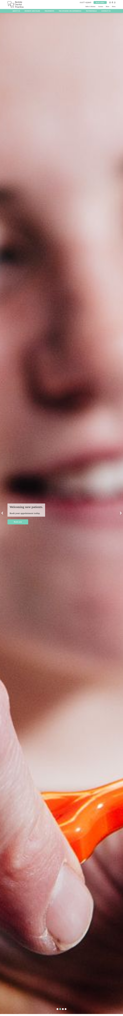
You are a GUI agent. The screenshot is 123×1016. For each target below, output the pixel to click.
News (114, 6)
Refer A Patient (90, 6)
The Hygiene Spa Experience (70, 11)
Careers (100, 6)
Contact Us (106, 11)
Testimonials (91, 11)
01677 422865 (85, 2)
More (107, 6)
